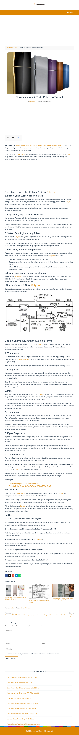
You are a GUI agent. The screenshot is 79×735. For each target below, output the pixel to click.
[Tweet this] (9, 575)
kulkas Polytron (24, 359)
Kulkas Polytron (25, 608)
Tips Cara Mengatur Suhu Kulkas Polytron (24, 483)
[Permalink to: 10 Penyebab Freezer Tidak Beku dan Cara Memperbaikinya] (63, 590)
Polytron (69, 154)
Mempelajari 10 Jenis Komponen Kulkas (39, 601)
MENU (71, 12)
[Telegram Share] (16, 575)
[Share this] (6, 575)
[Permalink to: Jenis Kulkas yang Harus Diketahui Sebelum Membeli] (16, 590)
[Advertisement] (39, 30)
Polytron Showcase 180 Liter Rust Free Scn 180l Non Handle (59, 615)
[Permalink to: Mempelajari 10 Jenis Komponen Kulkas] (39, 591)
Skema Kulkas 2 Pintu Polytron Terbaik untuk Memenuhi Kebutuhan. (39, 145)
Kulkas (12, 608)
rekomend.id (21, 154)
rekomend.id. (35, 731)
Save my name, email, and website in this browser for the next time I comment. (33, 654)
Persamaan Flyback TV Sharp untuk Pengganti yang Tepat (21, 614)
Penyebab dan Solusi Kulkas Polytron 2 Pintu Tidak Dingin (30, 486)
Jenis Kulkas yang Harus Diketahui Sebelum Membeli (15, 598)
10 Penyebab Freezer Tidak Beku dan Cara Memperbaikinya (62, 599)
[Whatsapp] (19, 575)
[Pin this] (13, 575)
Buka (18, 137)
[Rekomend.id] (39, 4)
